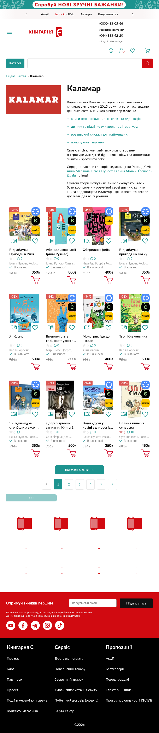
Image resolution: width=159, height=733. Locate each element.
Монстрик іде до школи (96, 338)
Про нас (13, 658)
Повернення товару (70, 669)
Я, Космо (16, 336)
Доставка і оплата (69, 658)
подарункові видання (88, 142)
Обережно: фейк (96, 249)
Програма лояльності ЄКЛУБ (129, 700)
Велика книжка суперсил (131, 425)
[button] (35, 240)
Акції (110, 658)
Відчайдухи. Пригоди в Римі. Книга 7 (22, 252)
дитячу (76, 126)
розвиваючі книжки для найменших (99, 134)
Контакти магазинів (22, 711)
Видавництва (16, 76)
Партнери (14, 679)
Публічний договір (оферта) (76, 700)
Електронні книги (119, 690)
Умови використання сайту (76, 690)
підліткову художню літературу (112, 126)
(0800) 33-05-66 (111, 23)
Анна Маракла (78, 171)
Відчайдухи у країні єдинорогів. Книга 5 (97, 425)
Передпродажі (117, 679)
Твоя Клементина (133, 336)
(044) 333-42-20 (111, 35)
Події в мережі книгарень (27, 700)
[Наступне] (112, 484)
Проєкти (13, 690)
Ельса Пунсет (101, 171)
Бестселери (115, 669)
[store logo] (46, 31)
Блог (10, 669)
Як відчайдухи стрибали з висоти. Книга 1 (24, 425)
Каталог (15, 63)
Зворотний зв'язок (69, 679)
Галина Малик (125, 171)
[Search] (147, 63)
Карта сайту (64, 711)
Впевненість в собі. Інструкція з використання (59, 338)
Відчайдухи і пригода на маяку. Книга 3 (133, 252)
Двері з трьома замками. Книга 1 (59, 425)
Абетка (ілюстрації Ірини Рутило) (61, 252)
